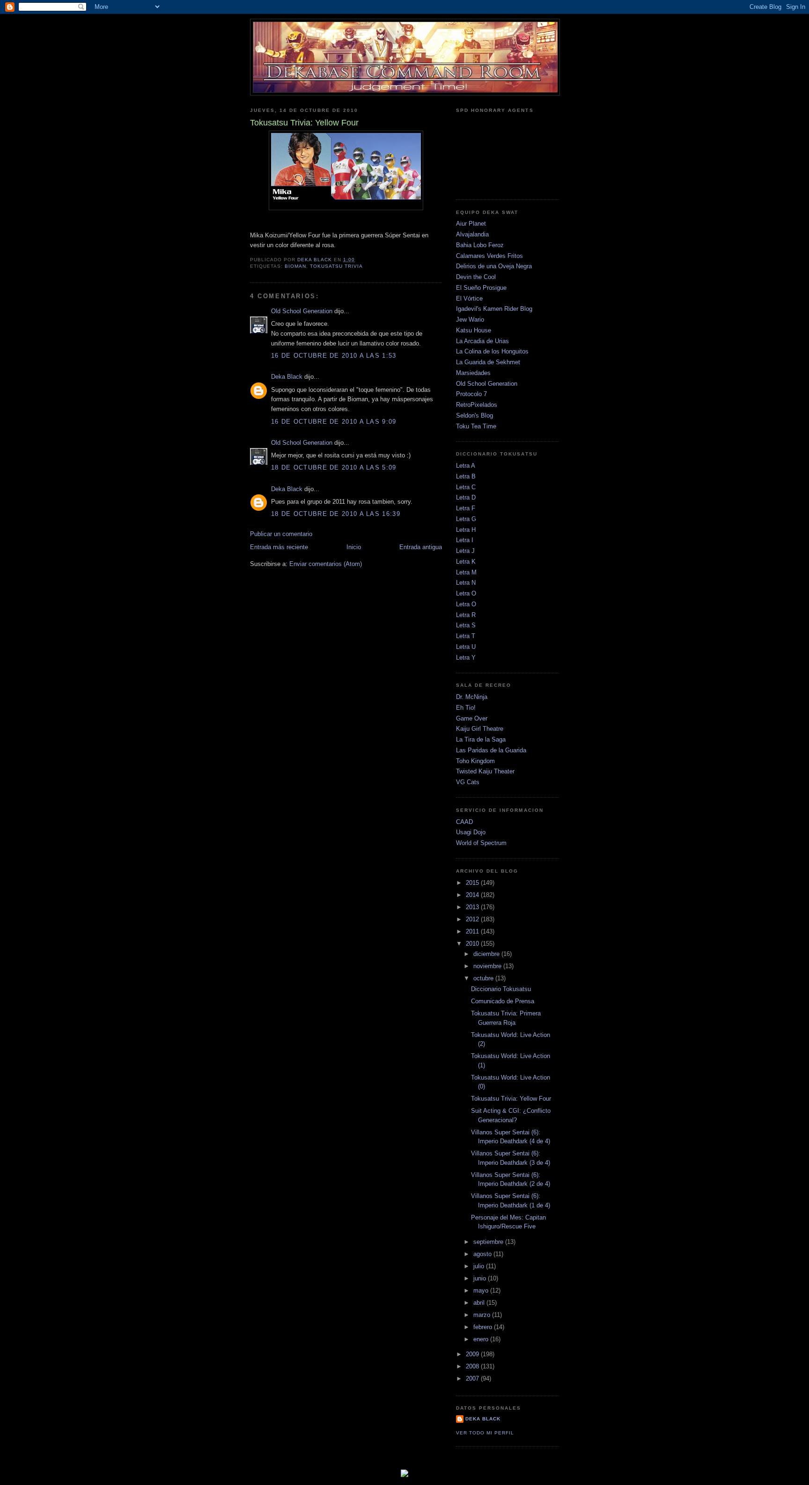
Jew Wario (470, 319)
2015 (473, 882)
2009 (473, 1354)
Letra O (466, 593)
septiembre (489, 1241)
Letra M (466, 572)
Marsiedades (473, 372)
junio (480, 1278)
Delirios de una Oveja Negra (494, 266)
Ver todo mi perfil (485, 1432)
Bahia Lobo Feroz (480, 245)
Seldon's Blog (474, 415)
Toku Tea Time (476, 426)
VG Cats (467, 782)
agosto (483, 1253)
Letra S (466, 625)
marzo (482, 1314)
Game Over (471, 718)
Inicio (353, 547)
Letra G (466, 518)
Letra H (466, 529)
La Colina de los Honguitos (492, 351)
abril (479, 1302)
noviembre (488, 966)
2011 (473, 931)
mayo (481, 1290)
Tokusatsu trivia (336, 266)
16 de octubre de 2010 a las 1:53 (334, 355)
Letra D (466, 497)
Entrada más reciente (279, 547)
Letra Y (466, 657)
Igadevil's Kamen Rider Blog (494, 308)
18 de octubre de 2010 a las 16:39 (335, 513)
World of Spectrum (481, 842)
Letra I (464, 540)
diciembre (487, 953)
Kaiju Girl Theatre (479, 728)
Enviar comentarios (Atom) (325, 563)
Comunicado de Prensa (502, 1001)
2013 (473, 907)
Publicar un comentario (281, 533)
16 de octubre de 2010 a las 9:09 (334, 421)
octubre (484, 978)
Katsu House (473, 330)
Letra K (466, 561)
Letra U (466, 646)
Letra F (465, 508)
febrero (483, 1327)
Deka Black (286, 376)
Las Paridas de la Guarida (491, 750)
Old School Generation (301, 311)
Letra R (466, 614)
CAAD (464, 821)
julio (479, 1266)
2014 (473, 894)
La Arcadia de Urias (482, 341)
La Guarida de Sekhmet (488, 362)
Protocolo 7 (471, 393)
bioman (295, 266)
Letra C (466, 487)
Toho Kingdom (475, 761)
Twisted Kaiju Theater (485, 771)
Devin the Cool (476, 276)
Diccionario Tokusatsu (501, 988)
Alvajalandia (472, 234)
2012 (473, 919)
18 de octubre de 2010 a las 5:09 (334, 467)
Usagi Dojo (470, 832)
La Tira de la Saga (481, 739)
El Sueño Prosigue (481, 287)
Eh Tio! (466, 707)
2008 (473, 1366)
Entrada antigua (420, 547)
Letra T (465, 636)
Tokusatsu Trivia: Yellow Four (511, 1098)
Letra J (465, 550)
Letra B (466, 476)
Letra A (465, 465)
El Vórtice (469, 298)
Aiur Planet (471, 223)
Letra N (466, 582)
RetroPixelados (476, 404)
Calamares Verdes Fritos (489, 255)
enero (481, 1339)
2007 (473, 1378)
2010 (473, 943)
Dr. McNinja (471, 696)
